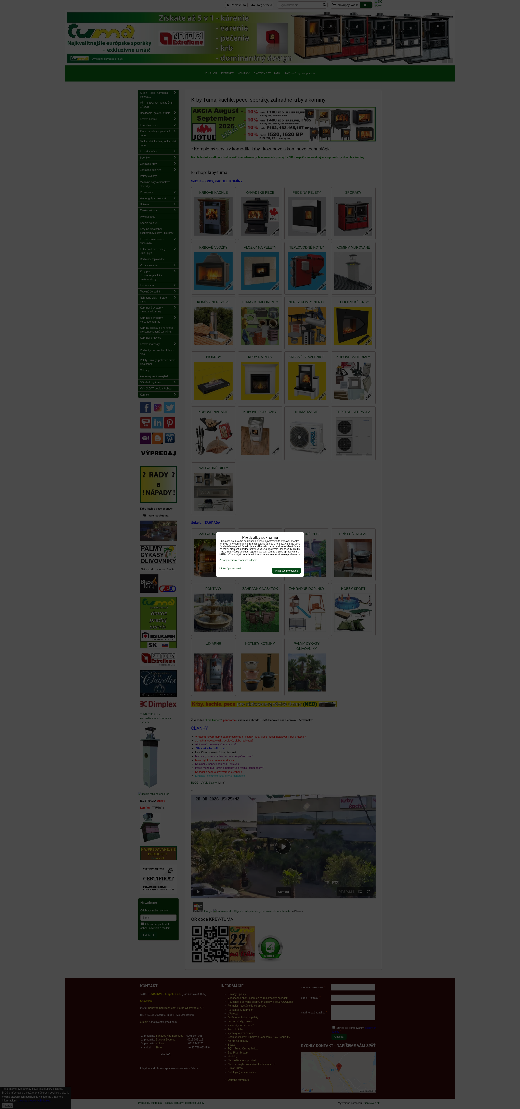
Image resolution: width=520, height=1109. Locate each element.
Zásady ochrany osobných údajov (238, 560)
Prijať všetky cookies (286, 570)
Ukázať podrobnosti (230, 568)
